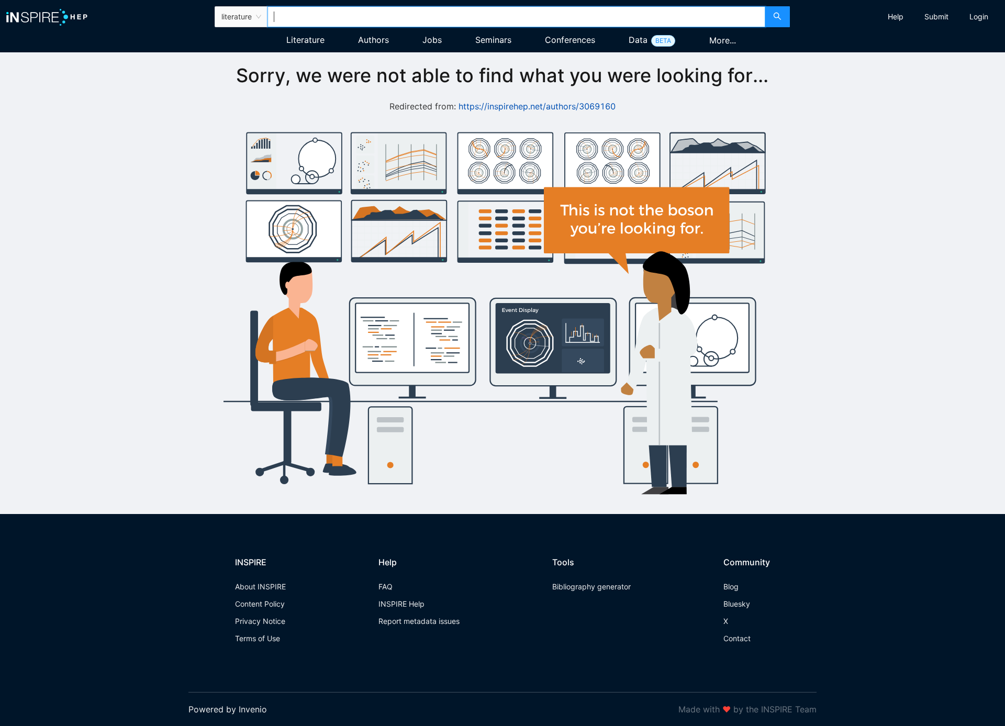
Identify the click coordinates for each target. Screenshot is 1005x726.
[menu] (899, 16)
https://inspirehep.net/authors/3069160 (537, 106)
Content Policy (260, 603)
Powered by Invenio (227, 709)
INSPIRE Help (401, 603)
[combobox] (516, 16)
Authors (373, 40)
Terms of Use (257, 638)
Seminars (493, 40)
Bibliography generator (591, 586)
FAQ (385, 586)
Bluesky (736, 603)
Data (638, 40)
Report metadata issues (419, 621)
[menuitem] (895, 16)
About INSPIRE (260, 586)
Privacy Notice (260, 621)
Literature (305, 40)
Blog (731, 586)
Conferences (570, 40)
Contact (737, 638)
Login (978, 16)
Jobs (432, 40)
